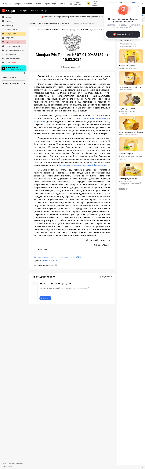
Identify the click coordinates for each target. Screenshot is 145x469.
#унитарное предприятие (44, 257)
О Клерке (44, 11)
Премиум (23, 11)
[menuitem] (13, 17)
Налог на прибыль (50, 261)
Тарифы (34, 11)
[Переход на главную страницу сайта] (8, 11)
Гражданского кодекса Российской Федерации (82, 165)
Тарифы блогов (7, 466)
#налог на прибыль (65, 257)
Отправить (45, 298)
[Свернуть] (142, 467)
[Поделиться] (79, 67)
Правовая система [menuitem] (9, 78)
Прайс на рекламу (8, 463)
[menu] (14, 43)
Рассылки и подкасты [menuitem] (10, 83)
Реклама (19, 463)
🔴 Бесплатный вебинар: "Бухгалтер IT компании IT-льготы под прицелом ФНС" (72, 17)
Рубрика (37, 261)
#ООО (78, 257)
